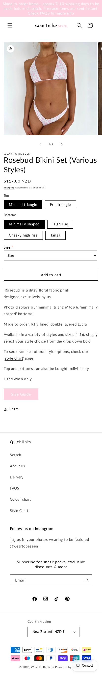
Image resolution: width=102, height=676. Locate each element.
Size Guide (21, 394)
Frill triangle (60, 204)
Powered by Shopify (69, 667)
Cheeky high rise (23, 235)
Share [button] (14, 409)
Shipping (9, 187)
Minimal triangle (23, 204)
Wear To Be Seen (42, 667)
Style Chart (19, 511)
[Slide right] (61, 144)
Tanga (55, 235)
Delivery (17, 477)
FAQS (14, 488)
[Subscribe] (86, 580)
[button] (9, 25)
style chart (14, 358)
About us (17, 466)
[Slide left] (40, 144)
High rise (60, 224)
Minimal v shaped (24, 224)
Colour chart (20, 499)
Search (15, 455)
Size (7, 247)
